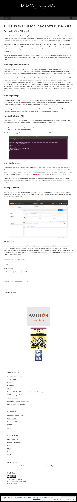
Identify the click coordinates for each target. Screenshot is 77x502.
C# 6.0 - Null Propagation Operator (16, 395)
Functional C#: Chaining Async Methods (18, 401)
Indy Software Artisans (13, 422)
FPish (9, 445)
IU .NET (9, 425)
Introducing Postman (19, 36)
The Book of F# (11, 379)
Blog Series (10, 385)
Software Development (15, 281)
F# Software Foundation (13, 442)
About (9, 388)
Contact (9, 382)
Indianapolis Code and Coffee (15, 415)
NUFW (9, 428)
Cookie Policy (36, 499)
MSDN (9, 448)
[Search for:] (71, 18)
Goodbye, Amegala (10, 292)
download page (13, 170)
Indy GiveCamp (11, 418)
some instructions (12, 84)
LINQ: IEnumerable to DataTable (16, 404)
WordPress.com (11, 455)
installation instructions (58, 174)
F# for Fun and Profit (13, 439)
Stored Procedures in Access (15, 376)
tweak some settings (43, 73)
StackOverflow (11, 452)
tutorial (23, 102)
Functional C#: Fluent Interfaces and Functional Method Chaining (25, 392)
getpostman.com (37, 174)
